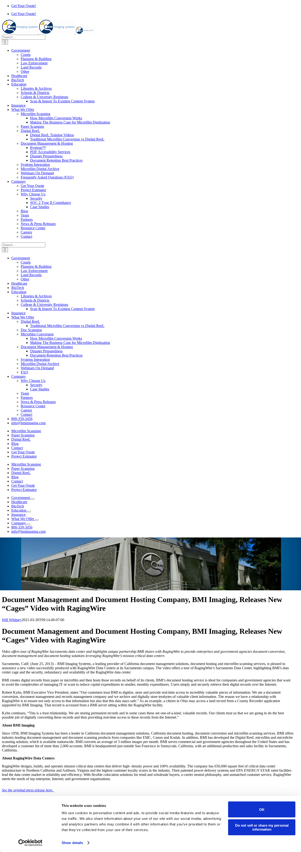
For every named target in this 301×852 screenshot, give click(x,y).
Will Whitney (12, 620)
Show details (72, 843)
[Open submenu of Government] (33, 499)
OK (262, 809)
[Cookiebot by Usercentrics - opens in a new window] (30, 842)
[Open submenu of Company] (29, 524)
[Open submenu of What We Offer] (37, 520)
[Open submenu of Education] (29, 511)
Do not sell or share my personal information (262, 827)
